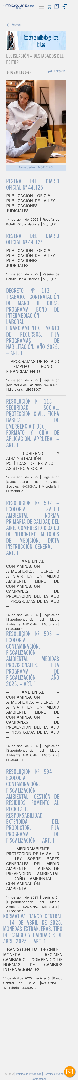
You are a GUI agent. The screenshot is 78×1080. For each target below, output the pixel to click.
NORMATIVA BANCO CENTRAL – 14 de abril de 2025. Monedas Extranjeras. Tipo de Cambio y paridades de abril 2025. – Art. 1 (32, 929)
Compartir (59, 71)
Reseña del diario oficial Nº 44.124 (32, 240)
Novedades (27, 167)
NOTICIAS (45, 167)
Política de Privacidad (29, 1074)
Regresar (16, 25)
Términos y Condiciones (58, 1074)
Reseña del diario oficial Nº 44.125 (32, 185)
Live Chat (69, 1071)
